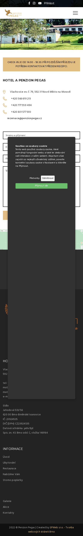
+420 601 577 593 (21, 112)
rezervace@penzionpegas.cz (24, 118)
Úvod (6, 457)
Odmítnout (48, 178)
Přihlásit (49, 3)
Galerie (7, 501)
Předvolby (35, 178)
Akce (6, 507)
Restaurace (9, 468)
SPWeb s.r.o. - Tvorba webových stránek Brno (51, 530)
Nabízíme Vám (11, 474)
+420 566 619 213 (21, 98)
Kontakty (8, 513)
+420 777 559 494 (21, 105)
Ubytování (9, 463)
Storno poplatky (13, 480)
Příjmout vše (41, 186)
